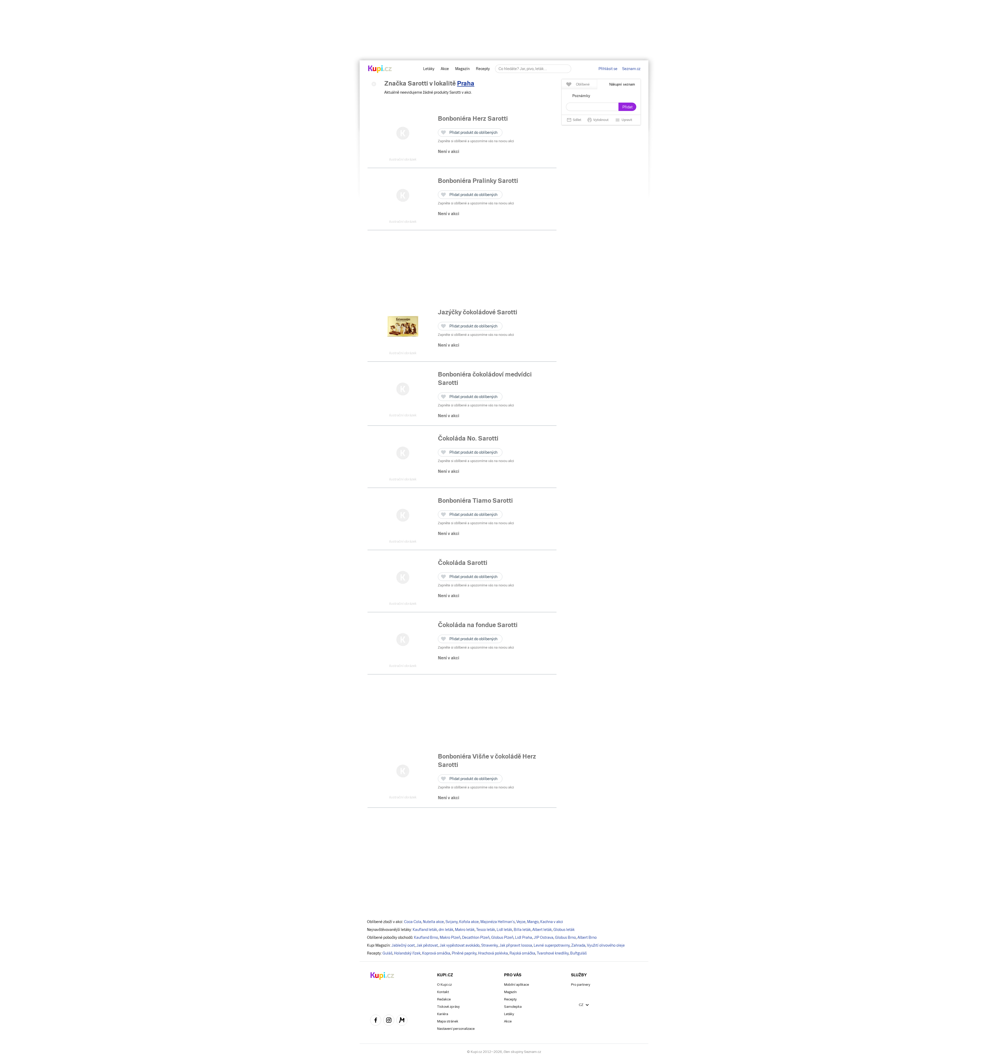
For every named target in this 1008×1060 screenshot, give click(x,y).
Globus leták (564, 930)
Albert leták (542, 930)
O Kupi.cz (444, 985)
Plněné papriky (464, 953)
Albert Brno (587, 937)
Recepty (483, 69)
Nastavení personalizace (456, 1029)
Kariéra (442, 1014)
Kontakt (443, 992)
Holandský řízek (407, 953)
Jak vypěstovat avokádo (459, 945)
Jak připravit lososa (515, 945)
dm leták (446, 930)
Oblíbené (583, 84)
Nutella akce (433, 922)
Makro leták (465, 930)
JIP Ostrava (543, 937)
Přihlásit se (607, 69)
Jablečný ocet (403, 945)
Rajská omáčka (522, 953)
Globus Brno (565, 937)
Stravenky (489, 945)
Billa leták (522, 930)
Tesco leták (485, 930)
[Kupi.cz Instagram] (388, 1021)
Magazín (462, 69)
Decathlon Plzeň (476, 937)
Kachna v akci (551, 922)
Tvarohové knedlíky (553, 953)
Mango (533, 922)
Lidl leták (504, 930)
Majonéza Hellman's (497, 922)
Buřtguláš (578, 953)
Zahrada (578, 945)
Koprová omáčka (436, 953)
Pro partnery (580, 985)
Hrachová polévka (493, 953)
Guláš (387, 953)
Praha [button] (465, 83)
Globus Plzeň (502, 937)
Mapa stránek (447, 1021)
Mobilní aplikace (516, 985)
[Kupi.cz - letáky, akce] (380, 69)
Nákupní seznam (622, 84)
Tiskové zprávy (448, 1007)
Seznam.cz (631, 69)
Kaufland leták (425, 930)
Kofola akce (469, 922)
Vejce (521, 922)
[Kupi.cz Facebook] (375, 1021)
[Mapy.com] (401, 1021)
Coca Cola (412, 922)
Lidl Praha (523, 937)
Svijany (451, 922)
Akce (445, 69)
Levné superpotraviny (552, 945)
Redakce (444, 999)
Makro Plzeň (450, 937)
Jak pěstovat (427, 945)
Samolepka (513, 1007)
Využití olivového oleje (606, 945)
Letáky (428, 69)
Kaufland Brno (426, 937)
